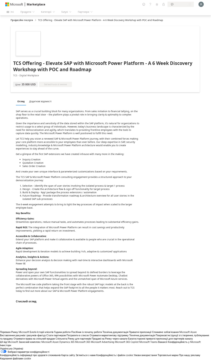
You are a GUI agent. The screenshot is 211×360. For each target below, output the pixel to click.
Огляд (21, 101)
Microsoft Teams (148, 341)
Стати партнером (56, 335)
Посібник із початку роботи (86, 332)
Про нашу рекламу (189, 355)
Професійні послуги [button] (22, 20)
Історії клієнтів (45, 332)
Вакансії (162, 341)
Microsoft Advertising (102, 341)
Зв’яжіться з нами (86, 355)
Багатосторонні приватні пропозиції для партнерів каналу (160, 338)
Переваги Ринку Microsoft (14, 332)
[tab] (22, 101)
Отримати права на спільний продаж (34, 338)
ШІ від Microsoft (9, 341)
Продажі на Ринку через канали (109, 338)
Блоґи (33, 332)
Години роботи (62, 332)
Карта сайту (68, 355)
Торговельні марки (168, 355)
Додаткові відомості (40, 101)
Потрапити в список (77, 335)
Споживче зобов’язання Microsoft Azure (174, 332)
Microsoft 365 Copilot (127, 341)
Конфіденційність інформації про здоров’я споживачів (30, 355)
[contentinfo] (36, 20)
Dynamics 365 (67, 341)
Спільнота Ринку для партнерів (73, 338)
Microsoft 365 (82, 341)
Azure (55, 341)
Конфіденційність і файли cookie (114, 355)
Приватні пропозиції (140, 332)
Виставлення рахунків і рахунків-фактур (23, 335)
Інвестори (5, 345)
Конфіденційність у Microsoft (184, 341)
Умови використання (145, 355)
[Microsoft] (14, 4)
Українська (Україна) (11, 348)
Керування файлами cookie (15, 358)
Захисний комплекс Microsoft (35, 341)
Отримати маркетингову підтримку (109, 335)
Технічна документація (115, 332)
